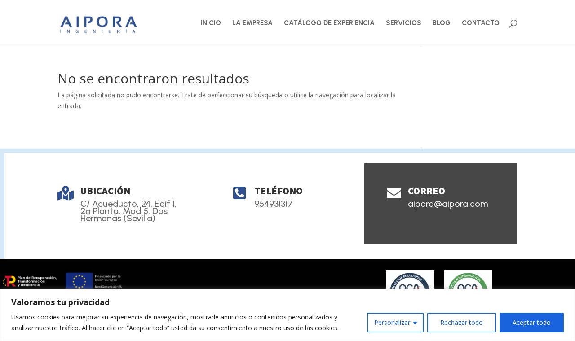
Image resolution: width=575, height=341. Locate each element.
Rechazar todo (461, 322)
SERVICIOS (403, 23)
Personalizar (392, 322)
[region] (287, 315)
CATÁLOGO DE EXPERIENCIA (329, 23)
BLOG (442, 23)
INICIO (211, 23)
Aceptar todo (532, 322)
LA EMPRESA (252, 23)
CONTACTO (481, 23)
